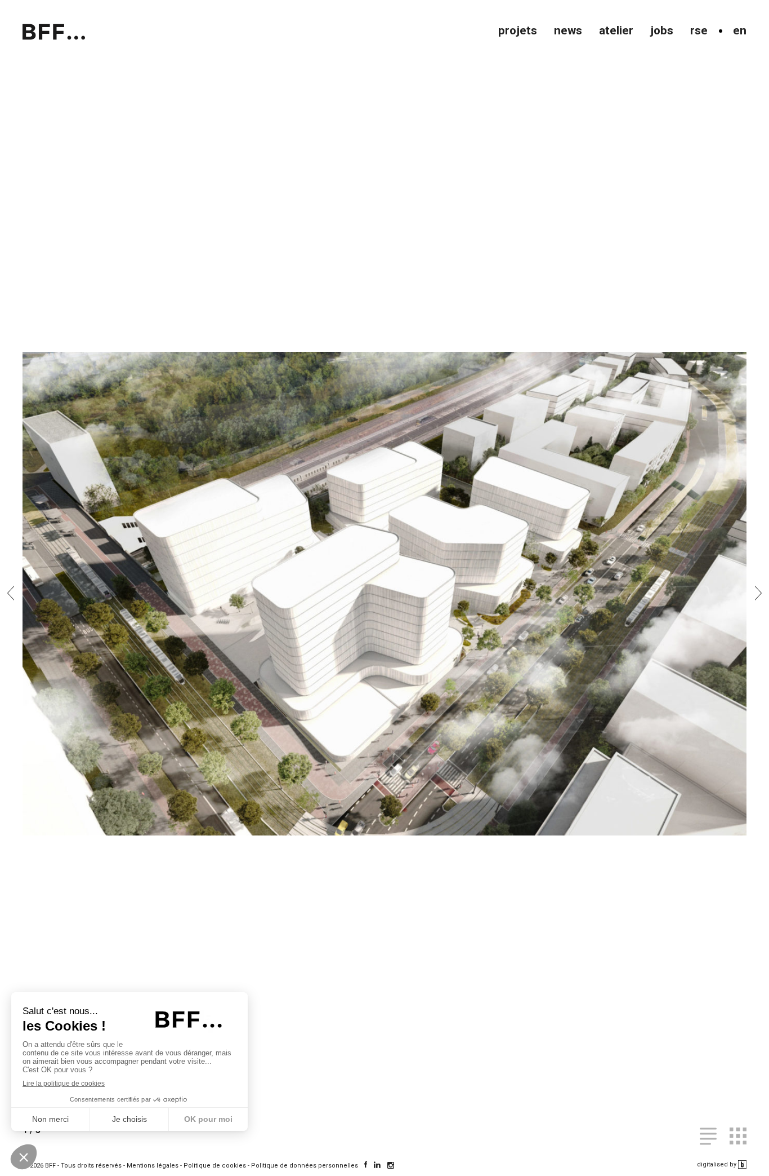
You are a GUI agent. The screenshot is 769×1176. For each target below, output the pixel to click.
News (568, 30)
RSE (699, 30)
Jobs (661, 30)
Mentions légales (152, 1165)
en (739, 30)
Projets (517, 30)
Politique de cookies (215, 1165)
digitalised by (717, 1164)
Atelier (616, 30)
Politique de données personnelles (304, 1165)
